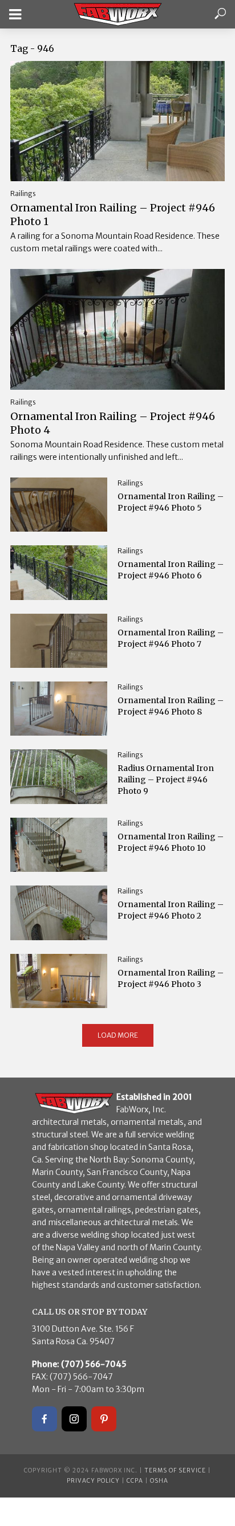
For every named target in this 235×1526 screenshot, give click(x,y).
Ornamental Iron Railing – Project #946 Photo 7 (171, 638)
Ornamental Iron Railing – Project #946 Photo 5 (171, 502)
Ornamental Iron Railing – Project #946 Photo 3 (171, 978)
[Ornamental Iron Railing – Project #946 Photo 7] (58, 641)
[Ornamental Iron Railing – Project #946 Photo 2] (58, 913)
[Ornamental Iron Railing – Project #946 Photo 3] (58, 981)
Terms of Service (175, 1470)
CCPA (135, 1480)
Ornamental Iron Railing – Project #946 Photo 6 (171, 570)
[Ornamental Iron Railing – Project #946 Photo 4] (117, 329)
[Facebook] (44, 1418)
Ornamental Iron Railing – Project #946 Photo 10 (171, 842)
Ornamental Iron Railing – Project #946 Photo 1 (112, 214)
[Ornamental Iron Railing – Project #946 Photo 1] (117, 121)
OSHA (159, 1480)
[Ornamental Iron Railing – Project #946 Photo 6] (58, 572)
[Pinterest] (103, 1418)
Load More (118, 1035)
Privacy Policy (93, 1480)
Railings (23, 193)
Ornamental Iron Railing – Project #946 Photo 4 (112, 423)
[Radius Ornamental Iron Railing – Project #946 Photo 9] (58, 776)
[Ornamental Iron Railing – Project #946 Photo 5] (58, 505)
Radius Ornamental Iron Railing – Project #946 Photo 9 (166, 779)
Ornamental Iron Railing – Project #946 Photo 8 (171, 706)
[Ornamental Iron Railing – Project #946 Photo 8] (58, 709)
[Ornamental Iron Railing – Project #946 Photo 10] (58, 845)
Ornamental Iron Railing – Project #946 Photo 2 (171, 910)
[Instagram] (74, 1418)
